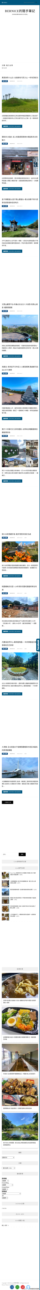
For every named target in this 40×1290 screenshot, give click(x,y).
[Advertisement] (20, 41)
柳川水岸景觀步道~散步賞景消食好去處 (16, 534)
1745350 (4, 1208)
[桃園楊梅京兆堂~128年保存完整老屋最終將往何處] (20, 607)
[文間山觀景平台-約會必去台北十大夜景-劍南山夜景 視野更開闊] (20, 328)
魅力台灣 (5, 81)
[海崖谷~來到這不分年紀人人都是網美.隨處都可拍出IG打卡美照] (20, 390)
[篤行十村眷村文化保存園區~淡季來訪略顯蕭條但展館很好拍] (20, 453)
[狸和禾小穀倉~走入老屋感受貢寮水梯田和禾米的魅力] (20, 161)
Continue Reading (14, 126)
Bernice (12, 81)
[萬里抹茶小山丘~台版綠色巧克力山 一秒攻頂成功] (20, 98)
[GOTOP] (28, 1287)
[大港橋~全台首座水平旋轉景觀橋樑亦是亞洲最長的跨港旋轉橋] (20, 767)
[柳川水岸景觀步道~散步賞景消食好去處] (20, 551)
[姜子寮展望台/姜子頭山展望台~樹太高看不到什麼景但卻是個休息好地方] (20, 223)
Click (38, 645)
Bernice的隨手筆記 (20, 11)
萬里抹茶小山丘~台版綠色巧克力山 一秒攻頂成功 (20, 78)
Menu (5, 2)
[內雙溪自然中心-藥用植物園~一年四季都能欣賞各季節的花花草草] (20, 666)
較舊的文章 (8, 802)
